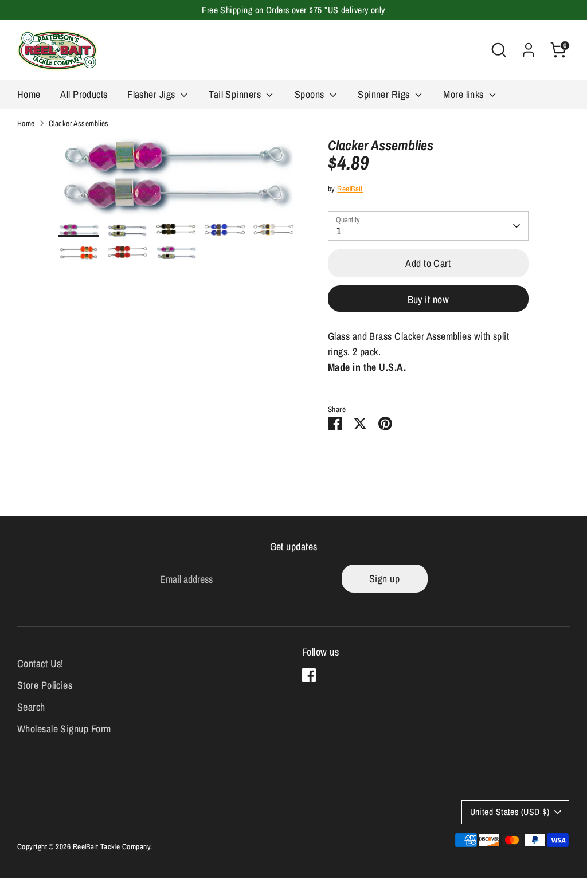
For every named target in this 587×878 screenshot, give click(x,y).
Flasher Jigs (152, 94)
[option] (176, 181)
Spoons (311, 94)
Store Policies (44, 685)
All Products (83, 94)
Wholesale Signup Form (64, 729)
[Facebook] (309, 675)
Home (29, 94)
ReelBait (350, 188)
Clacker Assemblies (79, 123)
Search (31, 707)
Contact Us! (40, 663)
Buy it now (428, 299)
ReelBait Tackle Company (111, 846)
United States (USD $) (509, 812)
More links (464, 94)
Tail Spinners (236, 94)
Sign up (384, 578)
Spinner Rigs (385, 94)
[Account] (528, 49)
